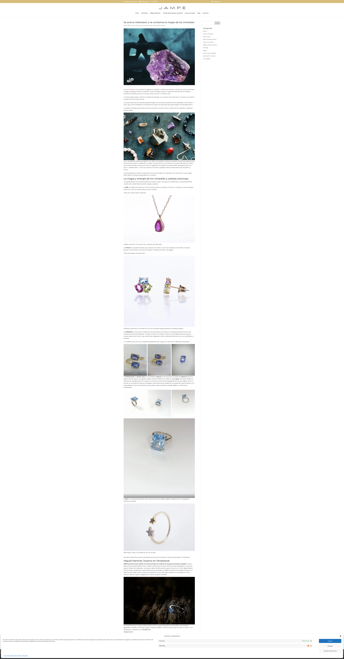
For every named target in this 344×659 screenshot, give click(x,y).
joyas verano (206, 36)
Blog (199, 13)
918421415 (128, 1)
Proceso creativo (190, 13)
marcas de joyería (208, 42)
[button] (340, 636)
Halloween (133, 89)
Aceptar (330, 641)
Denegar (330, 646)
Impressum (25, 655)
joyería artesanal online (147, 25)
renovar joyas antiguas (209, 53)
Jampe (166, 89)
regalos (205, 50)
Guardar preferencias (330, 651)
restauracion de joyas (209, 56)
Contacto (206, 13)
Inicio (137, 13)
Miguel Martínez (155, 13)
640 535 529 (135, 1)
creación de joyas (135, 25)
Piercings (205, 47)
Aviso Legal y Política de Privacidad (12, 655)
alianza (205, 31)
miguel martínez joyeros (159, 25)
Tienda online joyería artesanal (173, 13)
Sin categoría (206, 59)
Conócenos (144, 13)
